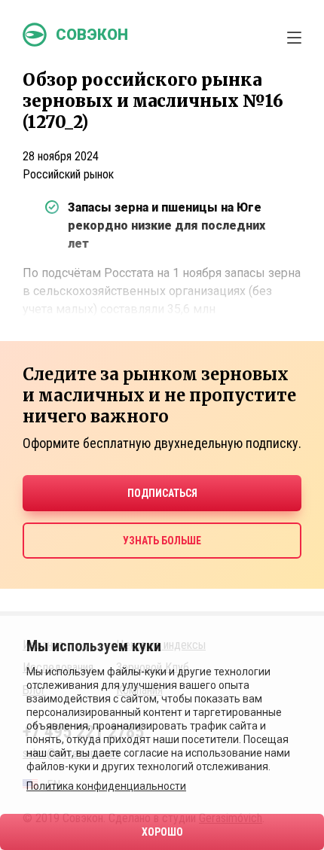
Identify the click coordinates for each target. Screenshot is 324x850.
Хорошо (162, 832)
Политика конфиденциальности (106, 786)
